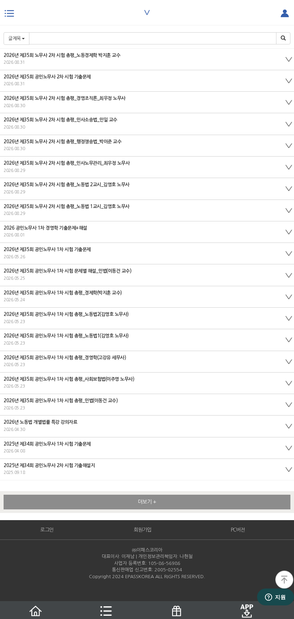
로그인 (47, 529)
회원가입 (143, 529)
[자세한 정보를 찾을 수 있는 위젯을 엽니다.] (275, 597)
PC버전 (238, 529)
